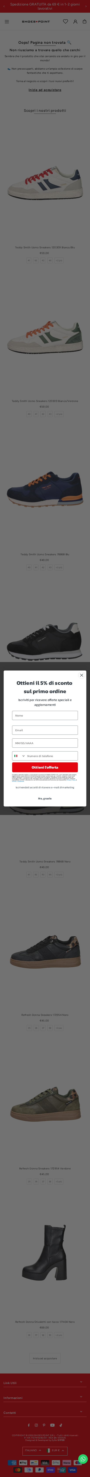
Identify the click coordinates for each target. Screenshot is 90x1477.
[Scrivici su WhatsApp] (83, 1459)
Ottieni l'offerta (45, 767)
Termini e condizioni (18, 781)
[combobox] (19, 756)
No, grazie (45, 798)
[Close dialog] (81, 675)
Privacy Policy (71, 780)
